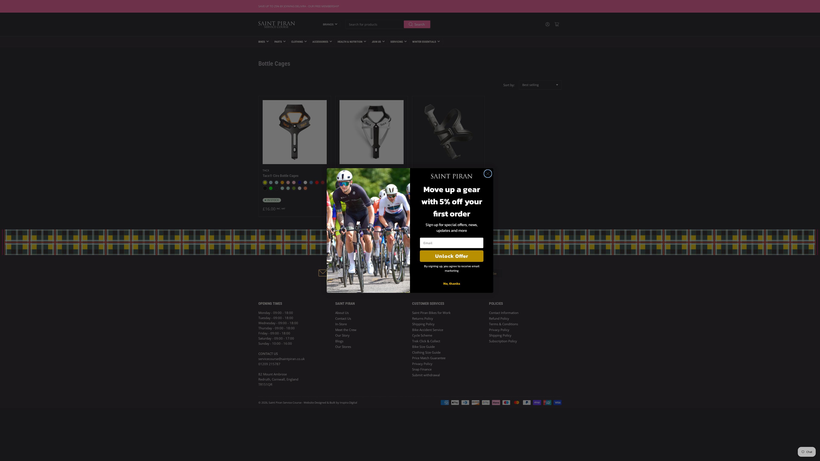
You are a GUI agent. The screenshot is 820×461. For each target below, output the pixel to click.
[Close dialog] (488, 173)
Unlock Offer (451, 256)
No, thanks (451, 283)
